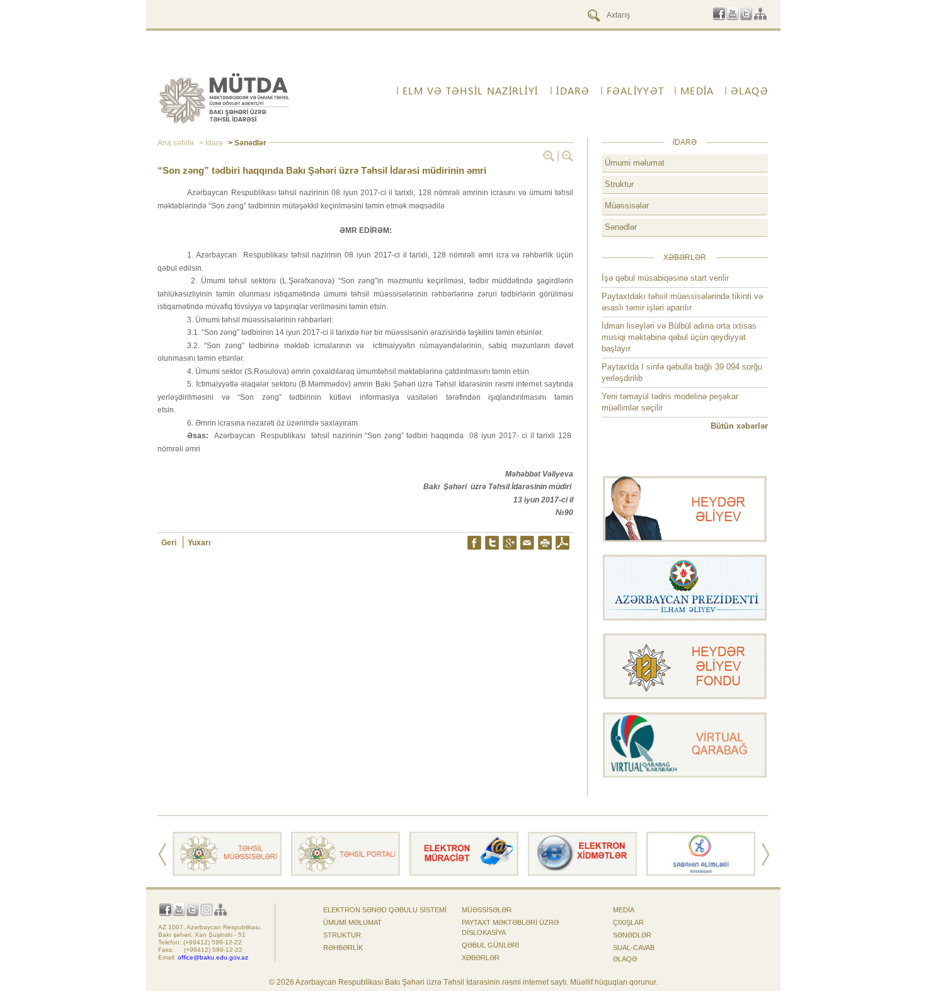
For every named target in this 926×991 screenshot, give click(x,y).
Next (766, 854)
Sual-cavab (633, 947)
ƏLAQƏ (625, 959)
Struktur (619, 184)
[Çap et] (545, 543)
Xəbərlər (481, 957)
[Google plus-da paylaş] (510, 543)
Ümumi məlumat (635, 162)
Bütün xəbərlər (739, 426)
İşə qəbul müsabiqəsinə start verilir (665, 278)
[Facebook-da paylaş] (474, 543)
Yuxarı (199, 542)
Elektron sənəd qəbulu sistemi (385, 910)
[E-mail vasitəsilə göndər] (527, 543)
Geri (169, 542)
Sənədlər (621, 227)
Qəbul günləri (490, 945)
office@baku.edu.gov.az (213, 957)
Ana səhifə (175, 143)
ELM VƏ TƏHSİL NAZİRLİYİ (470, 90)
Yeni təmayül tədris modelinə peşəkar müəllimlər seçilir (670, 402)
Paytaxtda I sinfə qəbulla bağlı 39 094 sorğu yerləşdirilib (682, 372)
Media (623, 910)
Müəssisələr (627, 205)
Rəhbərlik (343, 947)
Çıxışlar (628, 922)
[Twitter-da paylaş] (492, 543)
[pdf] (562, 543)
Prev (162, 854)
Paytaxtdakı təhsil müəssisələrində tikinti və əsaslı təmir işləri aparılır (682, 302)
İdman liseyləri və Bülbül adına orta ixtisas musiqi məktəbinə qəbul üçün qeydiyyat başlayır (679, 337)
